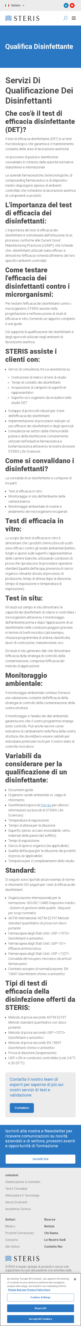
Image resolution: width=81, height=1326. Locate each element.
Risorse (49, 1219)
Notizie (49, 1226)
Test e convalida (16, 1188)
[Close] (75, 1279)
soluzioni (11, 1175)
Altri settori (12, 1246)
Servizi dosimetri (16, 1202)
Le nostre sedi (55, 1239)
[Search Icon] (65, 18)
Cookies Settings (40, 1297)
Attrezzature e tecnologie (22, 1195)
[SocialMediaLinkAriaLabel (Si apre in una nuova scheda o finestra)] (66, 5)
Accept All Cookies (40, 1319)
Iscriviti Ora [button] (40, 1159)
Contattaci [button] (22, 1108)
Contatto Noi (53, 1246)
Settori (10, 1219)
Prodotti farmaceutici (19, 1233)
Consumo (11, 1239)
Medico (10, 1226)
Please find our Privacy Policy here (29, 1289)
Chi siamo (51, 1233)
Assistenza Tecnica (18, 1209)
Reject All (40, 1308)
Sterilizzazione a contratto (22, 1182)
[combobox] (14, 5)
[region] (40, 1299)
